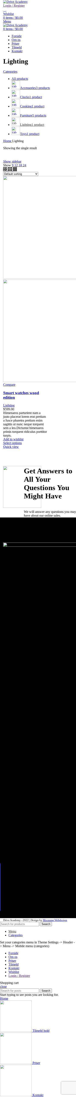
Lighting (9, 405)
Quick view (11, 446)
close (3, 986)
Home (7, 141)
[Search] (4, 10)
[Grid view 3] (10, 170)
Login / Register (19, 975)
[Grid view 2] (5, 170)
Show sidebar (12, 161)
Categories (10, 71)
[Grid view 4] (15, 170)
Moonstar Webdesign (55, 920)
